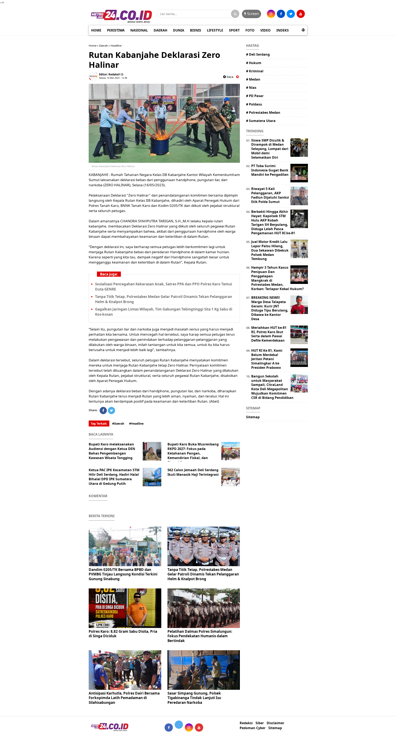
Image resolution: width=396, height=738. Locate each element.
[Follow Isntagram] (189, 727)
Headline (116, 45)
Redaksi (246, 723)
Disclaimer (275, 723)
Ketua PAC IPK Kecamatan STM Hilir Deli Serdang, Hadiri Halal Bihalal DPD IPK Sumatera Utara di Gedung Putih (114, 477)
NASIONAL (139, 30)
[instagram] (271, 14)
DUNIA (178, 30)
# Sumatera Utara (261, 120)
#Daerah (118, 423)
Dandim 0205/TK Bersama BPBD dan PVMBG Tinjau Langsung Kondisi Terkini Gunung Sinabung (123, 574)
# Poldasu (254, 104)
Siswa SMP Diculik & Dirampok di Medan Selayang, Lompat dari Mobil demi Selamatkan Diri (269, 149)
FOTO (250, 30)
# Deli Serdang (258, 54)
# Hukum (253, 63)
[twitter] (291, 14)
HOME (96, 30)
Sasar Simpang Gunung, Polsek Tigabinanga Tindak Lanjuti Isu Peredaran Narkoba (194, 698)
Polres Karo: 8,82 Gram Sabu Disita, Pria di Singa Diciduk (123, 633)
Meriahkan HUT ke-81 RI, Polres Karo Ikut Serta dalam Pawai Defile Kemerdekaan (268, 334)
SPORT (234, 30)
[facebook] (281, 14)
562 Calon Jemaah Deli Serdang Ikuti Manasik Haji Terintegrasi (193, 472)
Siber (260, 723)
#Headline (136, 423)
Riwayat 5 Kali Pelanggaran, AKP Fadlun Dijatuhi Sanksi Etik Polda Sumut (270, 195)
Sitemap (253, 417)
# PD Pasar (255, 96)
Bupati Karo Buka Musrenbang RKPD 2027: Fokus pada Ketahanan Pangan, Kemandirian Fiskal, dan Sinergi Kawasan (193, 453)
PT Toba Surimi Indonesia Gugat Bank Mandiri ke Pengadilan (270, 170)
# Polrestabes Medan (263, 112)
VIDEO (265, 30)
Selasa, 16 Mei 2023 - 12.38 (113, 77)
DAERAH (160, 30)
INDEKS (282, 30)
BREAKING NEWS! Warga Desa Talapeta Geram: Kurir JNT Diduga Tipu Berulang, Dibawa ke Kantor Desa (269, 308)
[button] (303, 28)
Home (92, 45)
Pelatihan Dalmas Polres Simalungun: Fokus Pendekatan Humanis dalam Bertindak (199, 636)
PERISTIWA (116, 30)
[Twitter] (111, 410)
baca (229, 76)
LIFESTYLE (215, 30)
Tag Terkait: (99, 423)
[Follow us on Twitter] (179, 724)
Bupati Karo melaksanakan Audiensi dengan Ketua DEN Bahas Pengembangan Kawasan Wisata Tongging (112, 451)
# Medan (253, 79)
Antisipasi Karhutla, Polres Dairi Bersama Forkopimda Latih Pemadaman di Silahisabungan (124, 698)
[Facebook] (103, 410)
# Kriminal (254, 71)
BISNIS (195, 30)
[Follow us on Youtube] (199, 727)
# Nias (251, 87)
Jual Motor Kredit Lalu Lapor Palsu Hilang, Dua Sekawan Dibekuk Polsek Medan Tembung (270, 250)
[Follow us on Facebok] (169, 727)
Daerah (103, 45)
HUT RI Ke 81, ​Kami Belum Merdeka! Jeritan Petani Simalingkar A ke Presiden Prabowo (266, 359)
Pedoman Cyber (252, 728)
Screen (252, 13)
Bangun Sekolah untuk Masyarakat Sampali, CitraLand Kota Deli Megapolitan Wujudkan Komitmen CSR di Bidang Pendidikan (272, 387)
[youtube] (301, 14)
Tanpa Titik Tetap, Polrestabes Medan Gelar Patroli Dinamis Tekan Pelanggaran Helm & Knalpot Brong (203, 574)
